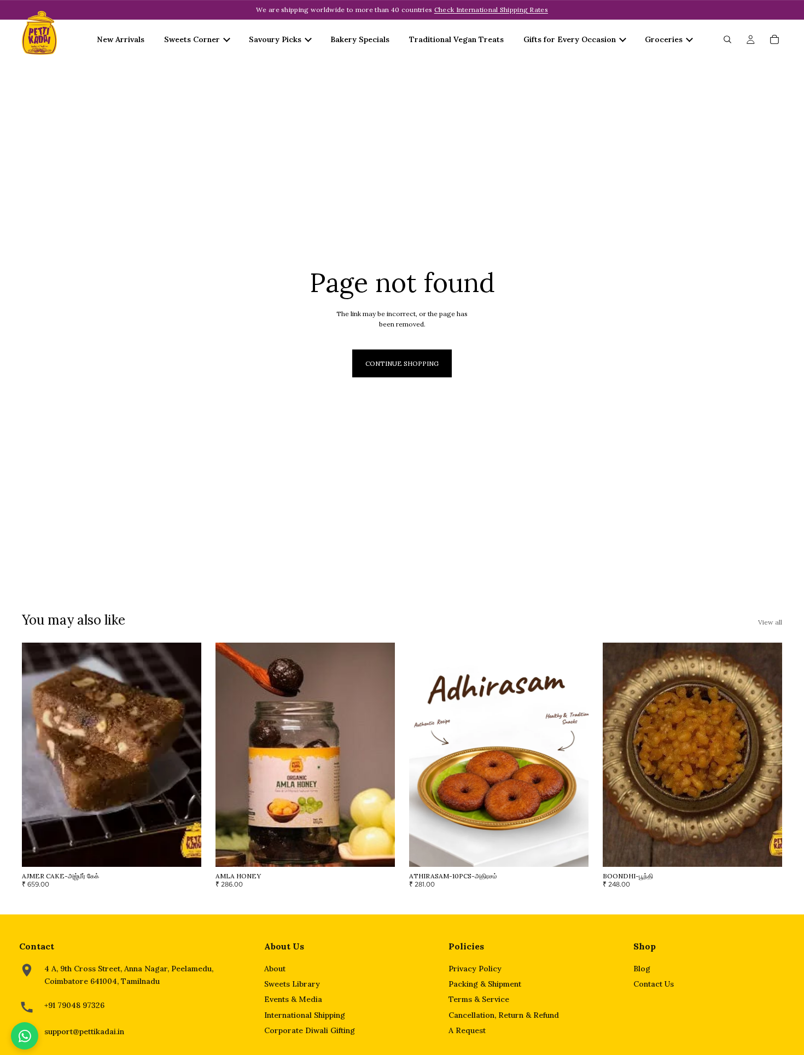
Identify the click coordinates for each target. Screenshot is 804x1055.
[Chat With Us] (24, 1036)
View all (770, 622)
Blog (641, 969)
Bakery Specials (359, 39)
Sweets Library (292, 984)
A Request (467, 1030)
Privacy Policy (475, 969)
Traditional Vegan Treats (456, 39)
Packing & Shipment (484, 984)
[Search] (727, 39)
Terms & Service (478, 999)
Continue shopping (402, 363)
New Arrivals (120, 39)
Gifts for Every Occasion (569, 39)
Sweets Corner (192, 39)
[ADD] (184, 850)
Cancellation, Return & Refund (503, 1015)
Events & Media (293, 999)
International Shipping (304, 1015)
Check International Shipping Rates (491, 9)
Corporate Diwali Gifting (309, 1030)
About (275, 969)
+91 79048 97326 (74, 1005)
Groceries (664, 39)
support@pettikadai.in (84, 1031)
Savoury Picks (275, 39)
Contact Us (653, 984)
